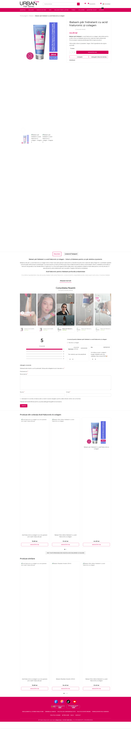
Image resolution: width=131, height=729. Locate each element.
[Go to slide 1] (64, 549)
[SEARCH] (78, 4)
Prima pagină (24, 16)
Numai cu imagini (74, 342)
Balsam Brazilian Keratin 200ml (65, 679)
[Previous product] (106, 16)
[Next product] (110, 16)
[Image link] (58, 706)
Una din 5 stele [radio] (30, 371)
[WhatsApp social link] (78, 60)
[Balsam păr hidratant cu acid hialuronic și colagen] (96, 432)
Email (68, 392)
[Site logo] (29, 4)
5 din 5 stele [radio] (35, 371)
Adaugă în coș (92, 52)
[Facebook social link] (76, 60)
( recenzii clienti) (80, 29)
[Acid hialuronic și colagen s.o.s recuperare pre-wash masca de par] (34, 476)
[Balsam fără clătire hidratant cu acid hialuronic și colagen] (65, 476)
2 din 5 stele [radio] (31, 371)
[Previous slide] (22, 313)
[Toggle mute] (33, 323)
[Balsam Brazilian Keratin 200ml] (65, 620)
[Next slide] (108, 313)
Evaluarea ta (24, 371)
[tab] (57, 254)
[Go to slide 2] (66, 549)
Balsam (31, 16)
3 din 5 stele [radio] (32, 371)
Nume (22, 392)
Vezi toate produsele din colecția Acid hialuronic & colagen (65, 552)
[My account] (97, 4)
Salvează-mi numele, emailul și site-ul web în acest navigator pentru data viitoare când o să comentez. (51, 398)
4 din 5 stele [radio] (33, 371)
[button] (34, 544)
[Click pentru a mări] (23, 130)
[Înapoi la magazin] (108, 16)
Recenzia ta (24, 374)
